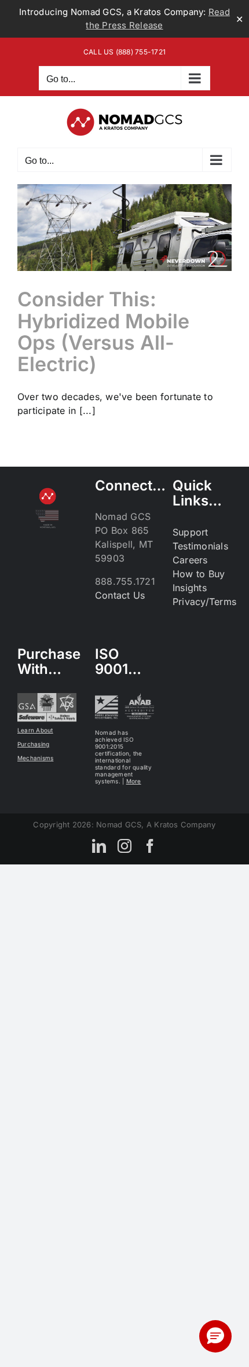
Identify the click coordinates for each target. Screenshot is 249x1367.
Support (190, 532)
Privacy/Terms (204, 601)
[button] (215, 1336)
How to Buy (199, 574)
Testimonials (200, 546)
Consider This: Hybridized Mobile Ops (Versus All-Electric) (103, 331)
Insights (190, 587)
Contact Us (120, 595)
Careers (190, 560)
